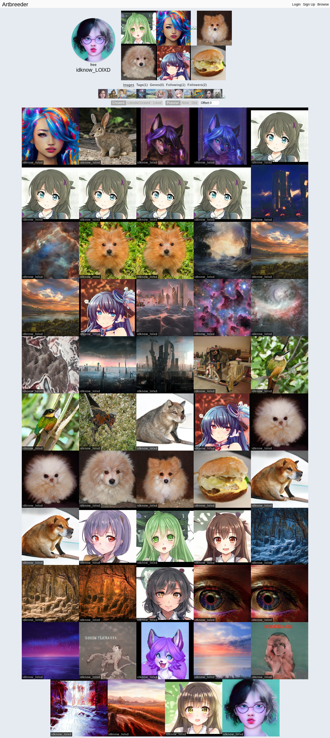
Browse (323, 4)
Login (296, 4)
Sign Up (309, 4)
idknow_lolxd (33, 162)
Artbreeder (15, 4)
